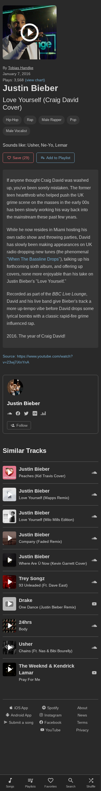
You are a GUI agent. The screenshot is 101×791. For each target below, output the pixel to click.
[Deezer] (43, 414)
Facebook (52, 722)
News (82, 715)
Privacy (82, 730)
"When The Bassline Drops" (33, 259)
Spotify (53, 708)
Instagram (53, 715)
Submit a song (21, 722)
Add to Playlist (58, 158)
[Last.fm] (34, 414)
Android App (21, 715)
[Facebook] (17, 414)
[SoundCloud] (9, 414)
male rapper (51, 120)
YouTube (53, 730)
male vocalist (16, 131)
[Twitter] (26, 414)
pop (73, 120)
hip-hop (12, 120)
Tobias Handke (20, 68)
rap (30, 120)
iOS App (21, 708)
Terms (82, 722)
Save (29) (21, 158)
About (82, 708)
